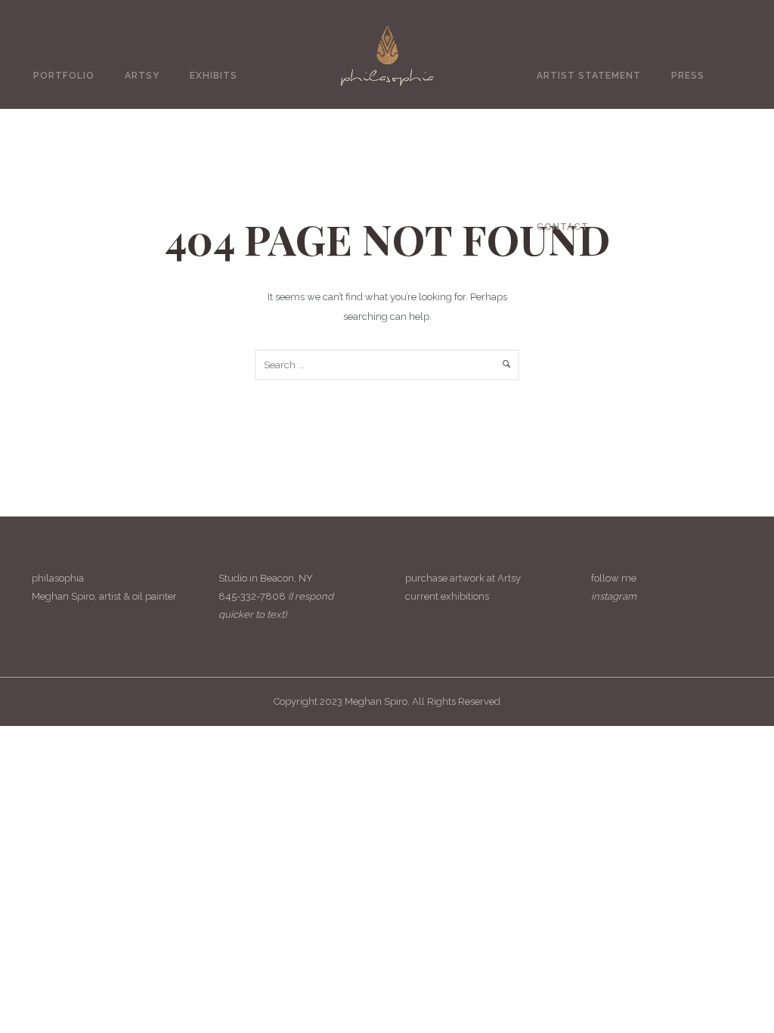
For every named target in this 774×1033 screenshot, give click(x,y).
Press (687, 75)
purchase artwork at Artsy (463, 578)
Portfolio (63, 75)
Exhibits (213, 75)
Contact (563, 227)
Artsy (142, 75)
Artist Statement (589, 75)
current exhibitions (447, 596)
